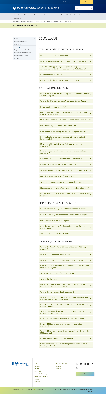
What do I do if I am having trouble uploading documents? (63, 132)
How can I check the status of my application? (58, 164)
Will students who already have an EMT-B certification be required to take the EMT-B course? (62, 285)
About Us (17, 15)
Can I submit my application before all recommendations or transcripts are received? (63, 113)
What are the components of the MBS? (55, 254)
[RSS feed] (77, 367)
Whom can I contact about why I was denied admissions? (62, 182)
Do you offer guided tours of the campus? (56, 338)
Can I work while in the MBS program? (55, 221)
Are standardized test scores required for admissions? (61, 80)
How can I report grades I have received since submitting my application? (64, 152)
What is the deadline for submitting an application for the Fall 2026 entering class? (64, 94)
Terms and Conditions (61, 363)
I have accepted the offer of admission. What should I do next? (64, 188)
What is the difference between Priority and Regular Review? (63, 101)
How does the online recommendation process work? (61, 158)
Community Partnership (60, 15)
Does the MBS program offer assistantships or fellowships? (63, 215)
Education (27, 15)
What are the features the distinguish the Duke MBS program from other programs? (64, 267)
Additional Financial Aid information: (54, 233)
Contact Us (75, 2)
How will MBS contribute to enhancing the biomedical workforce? (61, 325)
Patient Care (48, 15)
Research (37, 15)
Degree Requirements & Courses (23, 50)
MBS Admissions (18, 44)
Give (86, 2)
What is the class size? (48, 279)
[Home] (36, 8)
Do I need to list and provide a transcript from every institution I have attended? (65, 138)
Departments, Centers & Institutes (81, 15)
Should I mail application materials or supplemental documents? (65, 120)
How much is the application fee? (53, 107)
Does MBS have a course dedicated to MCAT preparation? (62, 319)
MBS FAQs (17, 47)
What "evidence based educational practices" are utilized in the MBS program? (64, 332)
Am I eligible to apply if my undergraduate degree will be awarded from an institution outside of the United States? (63, 68)
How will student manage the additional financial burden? (62, 209)
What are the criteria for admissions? (54, 55)
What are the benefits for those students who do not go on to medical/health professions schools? (64, 298)
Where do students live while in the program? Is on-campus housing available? (63, 345)
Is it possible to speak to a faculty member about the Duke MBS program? (65, 194)
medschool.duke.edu (19, 389)
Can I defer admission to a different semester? (58, 176)
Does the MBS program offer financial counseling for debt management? (63, 227)
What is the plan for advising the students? (57, 292)
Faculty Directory (65, 2)
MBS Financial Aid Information (22, 52)
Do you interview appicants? (51, 74)
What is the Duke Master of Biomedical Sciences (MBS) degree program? (64, 248)
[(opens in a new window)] (77, 364)
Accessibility (58, 366)
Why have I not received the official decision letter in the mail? (64, 170)
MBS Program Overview (20, 41)
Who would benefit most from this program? (58, 273)
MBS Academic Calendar (21, 55)
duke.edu (30, 389)
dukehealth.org (40, 389)
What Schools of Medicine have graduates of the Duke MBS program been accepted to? (63, 312)
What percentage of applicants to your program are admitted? (64, 61)
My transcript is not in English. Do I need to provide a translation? (61, 145)
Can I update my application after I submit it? (58, 126)
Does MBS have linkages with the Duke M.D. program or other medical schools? (64, 305)
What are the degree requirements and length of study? (62, 260)
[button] (34, 38)
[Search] (91, 8)
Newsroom (17, 18)
